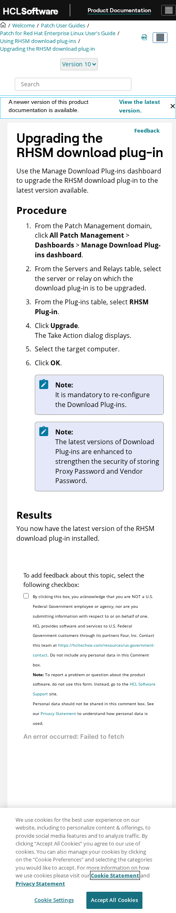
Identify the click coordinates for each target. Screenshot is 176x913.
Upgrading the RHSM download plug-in (47, 48)
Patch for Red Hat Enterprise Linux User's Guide (57, 33)
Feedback (147, 130)
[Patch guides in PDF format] (145, 37)
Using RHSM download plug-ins (38, 41)
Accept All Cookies (114, 900)
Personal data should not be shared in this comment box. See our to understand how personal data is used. (93, 713)
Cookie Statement (115, 875)
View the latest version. (139, 106)
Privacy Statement (58, 713)
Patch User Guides (63, 25)
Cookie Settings (54, 900)
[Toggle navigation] (168, 10)
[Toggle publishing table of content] (160, 37)
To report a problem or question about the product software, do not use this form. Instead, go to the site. (94, 684)
